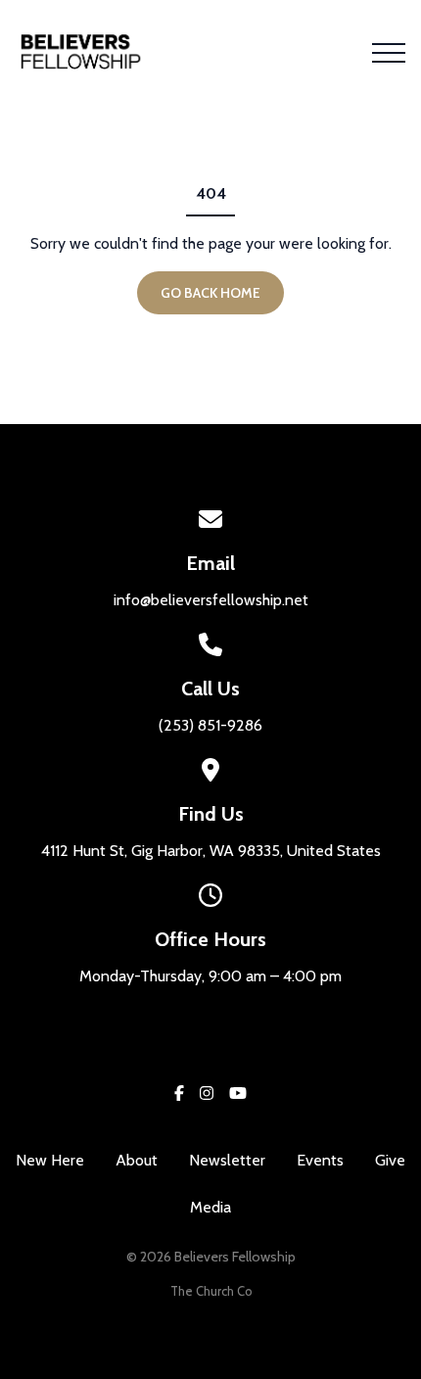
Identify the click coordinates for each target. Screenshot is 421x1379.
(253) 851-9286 (210, 725)
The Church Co (211, 1291)
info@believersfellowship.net (211, 600)
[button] (388, 53)
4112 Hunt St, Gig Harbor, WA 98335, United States (211, 850)
